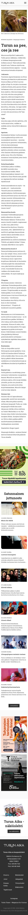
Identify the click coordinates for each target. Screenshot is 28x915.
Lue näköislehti (14, 831)
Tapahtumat (8, 890)
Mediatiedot (19, 875)
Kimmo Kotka (6, 884)
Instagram (14, 898)
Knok (25, 911)
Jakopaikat (19, 879)
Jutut (5, 879)
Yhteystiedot (19, 883)
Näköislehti (19, 887)
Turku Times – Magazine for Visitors (14, 902)
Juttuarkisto (14, 705)
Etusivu (6, 875)
